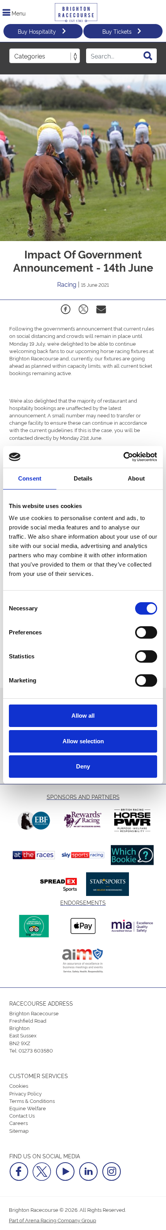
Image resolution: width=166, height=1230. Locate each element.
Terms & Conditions (32, 1100)
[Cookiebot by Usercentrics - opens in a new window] (123, 457)
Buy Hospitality (37, 31)
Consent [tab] (29, 478)
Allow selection (83, 741)
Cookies (18, 1085)
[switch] (146, 632)
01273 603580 (36, 1050)
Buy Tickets (117, 31)
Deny (83, 766)
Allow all (83, 715)
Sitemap (19, 1130)
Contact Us (22, 1115)
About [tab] (136, 478)
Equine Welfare (27, 1107)
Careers (18, 1122)
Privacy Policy (25, 1093)
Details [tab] (83, 478)
